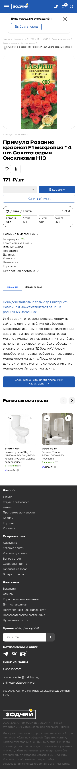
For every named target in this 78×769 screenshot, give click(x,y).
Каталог (9, 490)
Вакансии (9, 588)
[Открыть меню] (6, 6)
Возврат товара (13, 574)
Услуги (7, 496)
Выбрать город (26, 26)
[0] (63, 6)
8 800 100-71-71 (12, 669)
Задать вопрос (33, 287)
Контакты (9, 528)
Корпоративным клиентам (21, 599)
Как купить (10, 542)
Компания (11, 582)
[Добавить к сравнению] (31, 418)
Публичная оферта (15, 620)
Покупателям (14, 536)
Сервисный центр (15, 563)
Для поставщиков (15, 604)
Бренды (8, 517)
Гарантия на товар (15, 569)
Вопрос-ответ (12, 558)
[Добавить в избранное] (10, 418)
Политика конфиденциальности (24, 610)
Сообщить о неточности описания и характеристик (39, 381)
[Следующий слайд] (72, 400)
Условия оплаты (13, 548)
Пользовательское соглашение (24, 615)
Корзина (8, 523)
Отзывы (8, 594)
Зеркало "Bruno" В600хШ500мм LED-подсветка (53, 455)
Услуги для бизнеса (16, 502)
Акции (7, 507)
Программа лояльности (19, 512)
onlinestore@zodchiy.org (19, 682)
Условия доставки (15, 553)
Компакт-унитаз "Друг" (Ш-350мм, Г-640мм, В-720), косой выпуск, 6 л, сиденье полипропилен (20, 457)
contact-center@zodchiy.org (21, 677)
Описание (12, 287)
